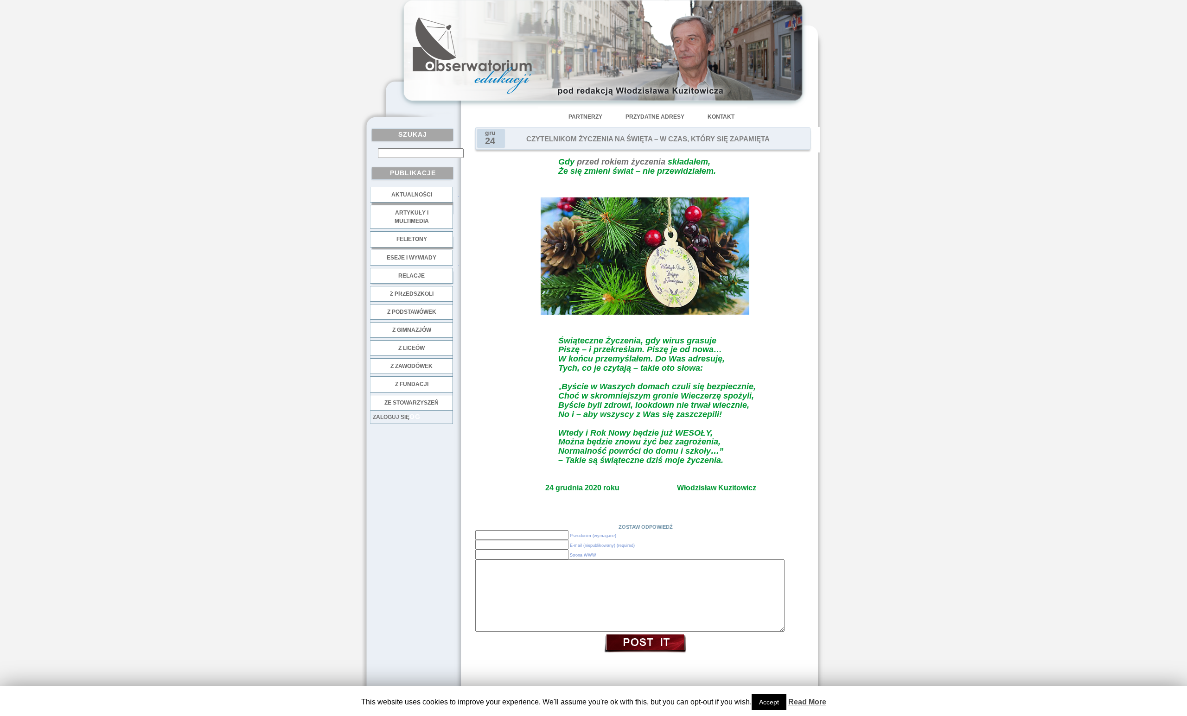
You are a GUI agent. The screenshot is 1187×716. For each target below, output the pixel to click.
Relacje (411, 275)
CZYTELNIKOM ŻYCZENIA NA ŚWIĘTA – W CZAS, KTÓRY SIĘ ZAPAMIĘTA (648, 139)
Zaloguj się (391, 417)
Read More (807, 702)
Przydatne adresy (654, 117)
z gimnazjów (411, 330)
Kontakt (721, 117)
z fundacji (411, 384)
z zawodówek (411, 366)
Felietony (411, 239)
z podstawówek (411, 312)
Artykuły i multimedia (412, 216)
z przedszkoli (412, 294)
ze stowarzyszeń (411, 402)
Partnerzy (585, 117)
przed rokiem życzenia (621, 161)
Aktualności (411, 194)
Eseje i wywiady (411, 257)
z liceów (411, 348)
